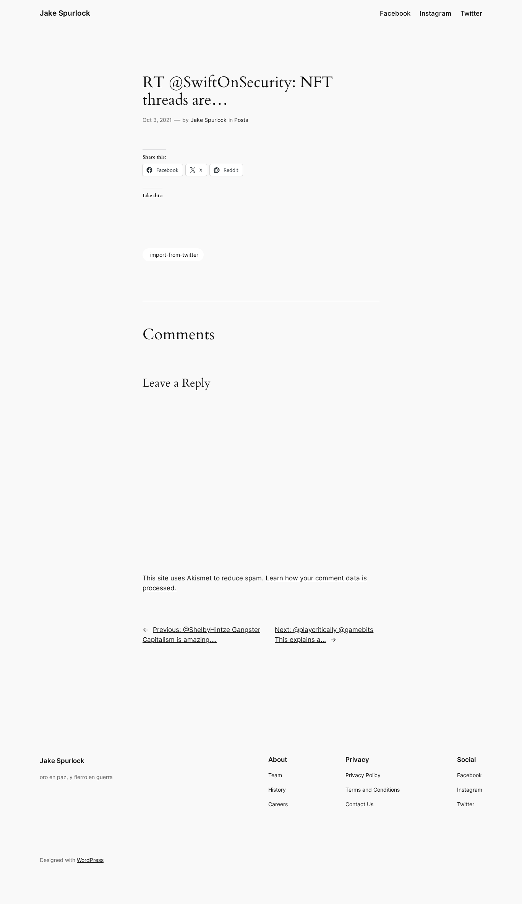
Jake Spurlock (65, 13)
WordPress (90, 860)
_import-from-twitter (173, 254)
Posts (241, 120)
